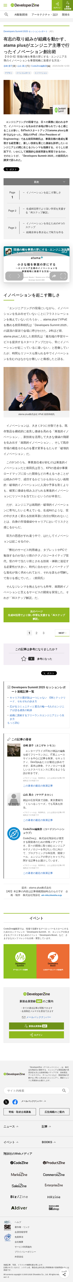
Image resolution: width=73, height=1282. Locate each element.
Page (12, 210)
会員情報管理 (21, 1231)
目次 (36, 181)
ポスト (13, 169)
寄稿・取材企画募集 (20, 1112)
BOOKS (47, 1142)
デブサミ (8, 73)
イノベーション (41, 73)
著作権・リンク (22, 1226)
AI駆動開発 (21, 14)
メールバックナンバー (38, 1017)
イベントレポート (23, 73)
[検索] (6, 14)
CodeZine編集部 (39, 65)
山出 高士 (21, 65)
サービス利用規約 (23, 1246)
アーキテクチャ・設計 (45, 14)
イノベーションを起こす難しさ (43, 192)
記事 (44, 1126)
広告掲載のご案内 (54, 1112)
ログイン (38, 1034)
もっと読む (13, 722)
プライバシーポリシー (25, 1251)
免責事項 (19, 1236)
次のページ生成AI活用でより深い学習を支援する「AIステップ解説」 (36, 614)
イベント (9, 1142)
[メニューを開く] (5, 5)
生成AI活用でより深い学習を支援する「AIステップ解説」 (46, 210)
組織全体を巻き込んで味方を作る (44, 232)
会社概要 (19, 1241)
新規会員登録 (37, 1026)
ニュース (9, 1126)
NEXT (61, 632)
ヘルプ (18, 1221)
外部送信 (19, 1256)
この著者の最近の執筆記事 (38, 785)
